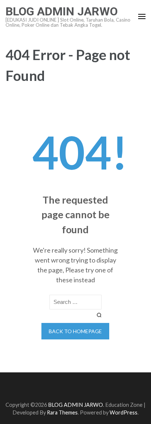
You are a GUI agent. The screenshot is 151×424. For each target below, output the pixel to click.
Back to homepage (75, 331)
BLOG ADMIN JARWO (61, 11)
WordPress (123, 412)
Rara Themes (62, 412)
